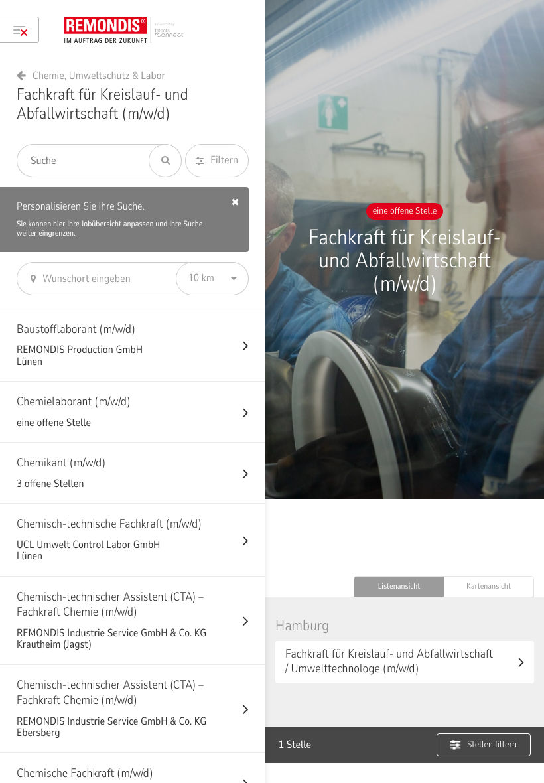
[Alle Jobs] (19, 30)
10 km (201, 278)
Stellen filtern (492, 744)
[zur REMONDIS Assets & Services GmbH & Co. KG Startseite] (128, 30)
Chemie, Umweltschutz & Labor (99, 75)
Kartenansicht (488, 586)
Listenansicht (399, 586)
